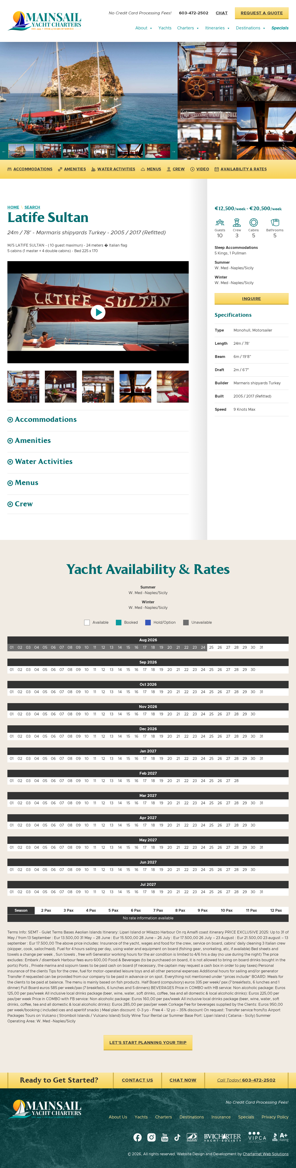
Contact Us (137, 1080)
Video (202, 169)
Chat (222, 13)
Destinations (248, 28)
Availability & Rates (244, 169)
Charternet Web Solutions (266, 1154)
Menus (154, 169)
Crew (179, 169)
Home (13, 207)
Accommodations (32, 169)
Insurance (221, 1117)
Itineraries (215, 28)
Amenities (75, 169)
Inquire (251, 299)
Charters (185, 28)
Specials (280, 28)
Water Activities (116, 169)
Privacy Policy (275, 1117)
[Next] (173, 151)
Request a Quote (262, 13)
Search (32, 207)
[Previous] (4, 151)
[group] (89, 92)
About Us (118, 1117)
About (141, 28)
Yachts (165, 28)
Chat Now (183, 1080)
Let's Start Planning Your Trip (147, 1043)
